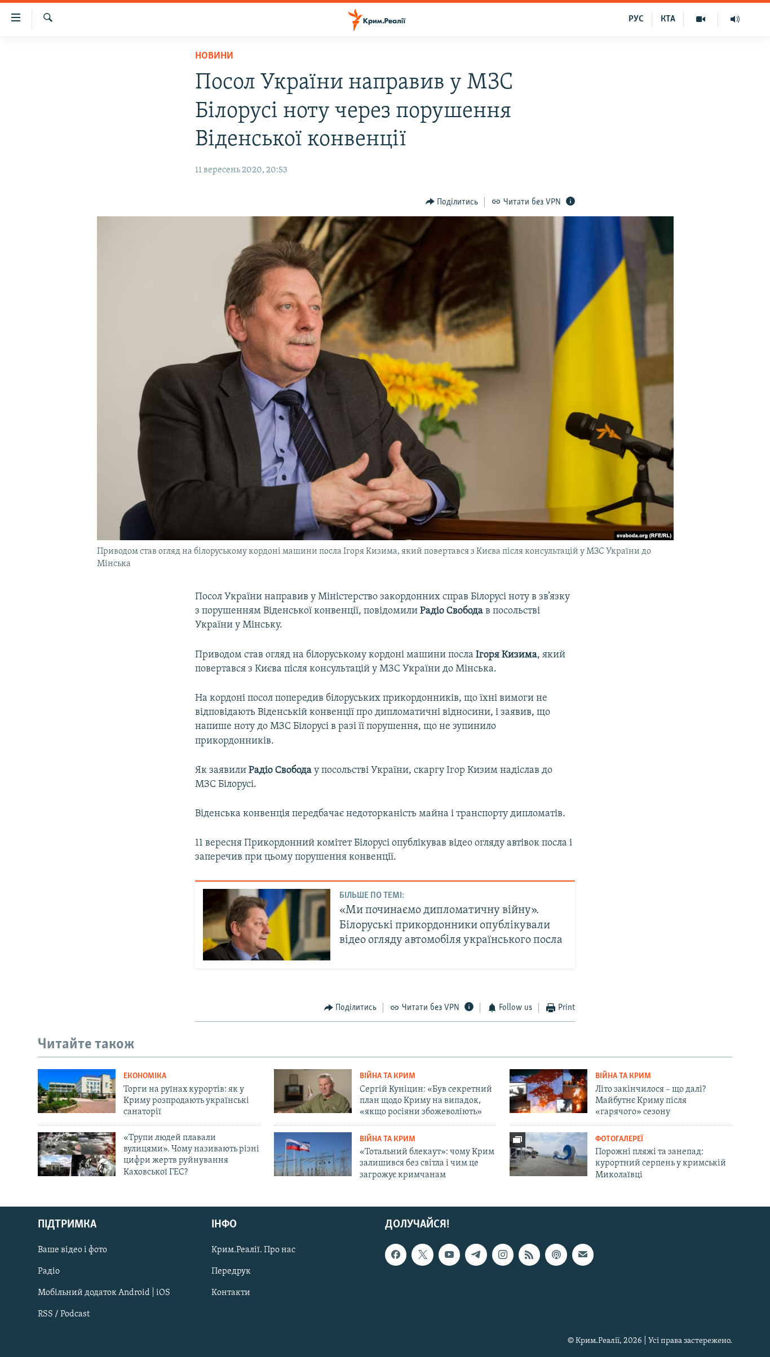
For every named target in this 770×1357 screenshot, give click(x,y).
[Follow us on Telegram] (475, 1254)
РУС (636, 19)
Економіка (144, 1076)
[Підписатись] (583, 1254)
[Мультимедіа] (701, 19)
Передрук (231, 1271)
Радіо (49, 1271)
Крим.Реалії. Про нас (253, 1249)
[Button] (452, 202)
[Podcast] (556, 1254)
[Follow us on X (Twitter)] (422, 1254)
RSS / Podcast (64, 1314)
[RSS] (529, 1254)
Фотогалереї (619, 1139)
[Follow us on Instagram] (503, 1254)
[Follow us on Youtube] (449, 1254)
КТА (668, 19)
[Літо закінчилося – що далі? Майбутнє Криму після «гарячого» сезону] (548, 1091)
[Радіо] (735, 19)
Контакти (230, 1293)
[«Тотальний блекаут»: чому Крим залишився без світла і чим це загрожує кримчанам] (313, 1154)
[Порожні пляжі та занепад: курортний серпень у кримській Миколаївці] (548, 1154)
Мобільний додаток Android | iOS (104, 1293)
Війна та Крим (387, 1076)
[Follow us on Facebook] (395, 1254)
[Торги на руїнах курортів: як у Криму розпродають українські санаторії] (77, 1091)
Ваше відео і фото (72, 1249)
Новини (214, 56)
